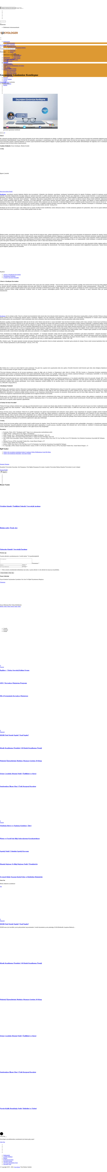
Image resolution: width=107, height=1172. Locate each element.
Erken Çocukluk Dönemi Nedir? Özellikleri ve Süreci (18, 774)
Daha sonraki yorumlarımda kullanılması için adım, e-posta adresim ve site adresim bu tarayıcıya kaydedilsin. (30, 570)
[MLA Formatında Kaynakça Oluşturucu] (6, 692)
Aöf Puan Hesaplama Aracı (10, 1162)
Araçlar (2, 666)
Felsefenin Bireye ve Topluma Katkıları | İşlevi (15, 826)
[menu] (0, 39)
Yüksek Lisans (7, 68)
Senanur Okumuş (4, 82)
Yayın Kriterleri (11, 43)
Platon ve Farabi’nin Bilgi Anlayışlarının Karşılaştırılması (20, 838)
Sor (1, 886)
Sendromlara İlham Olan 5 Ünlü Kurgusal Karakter (18, 786)
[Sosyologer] (9, 36)
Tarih (4, 66)
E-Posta (24, 566)
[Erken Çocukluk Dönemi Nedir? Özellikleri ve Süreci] (6, 770)
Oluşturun (2, 582)
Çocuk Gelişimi (7, 63)
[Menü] (0, 44)
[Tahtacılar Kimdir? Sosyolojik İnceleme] (14, 546)
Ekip (4, 3)
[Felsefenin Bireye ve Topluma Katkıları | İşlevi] (27, 819)
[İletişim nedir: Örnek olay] (14, 524)
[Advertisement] (53, 161)
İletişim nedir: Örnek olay (9, 528)
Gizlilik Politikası (7, 1156)
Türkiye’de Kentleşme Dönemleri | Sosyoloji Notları (17, 453)
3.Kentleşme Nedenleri (9, 276)
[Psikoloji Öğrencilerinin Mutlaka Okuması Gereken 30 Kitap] (6, 757)
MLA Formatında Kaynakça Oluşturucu (14, 696)
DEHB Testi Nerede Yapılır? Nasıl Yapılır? (14, 735)
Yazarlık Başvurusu (8, 2)
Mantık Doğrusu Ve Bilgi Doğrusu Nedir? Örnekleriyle (19, 864)
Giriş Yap (3, 21)
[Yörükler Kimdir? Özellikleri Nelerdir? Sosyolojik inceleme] (14, 503)
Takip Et (4, 472)
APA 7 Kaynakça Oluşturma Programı (13, 683)
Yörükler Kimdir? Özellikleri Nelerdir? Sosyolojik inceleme (20, 506)
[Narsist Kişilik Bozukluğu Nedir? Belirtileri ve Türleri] (27, 1105)
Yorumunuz (35, 563)
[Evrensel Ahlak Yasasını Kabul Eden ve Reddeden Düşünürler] (6, 873)
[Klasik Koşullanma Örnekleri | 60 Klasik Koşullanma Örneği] (6, 744)
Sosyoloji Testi (7, 1164)
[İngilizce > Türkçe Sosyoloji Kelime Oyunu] (27, 664)
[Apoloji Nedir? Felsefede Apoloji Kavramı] (6, 848)
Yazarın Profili (4, 470)
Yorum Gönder (4, 572)
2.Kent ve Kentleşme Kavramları (12, 274)
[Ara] (22, 8)
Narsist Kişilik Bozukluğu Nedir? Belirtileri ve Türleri (18, 1108)
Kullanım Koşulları (8, 1159)
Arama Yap (19, 8)
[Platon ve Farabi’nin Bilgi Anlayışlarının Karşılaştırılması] (6, 835)
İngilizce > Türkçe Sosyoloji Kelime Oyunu (14, 670)
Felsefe (5, 65)
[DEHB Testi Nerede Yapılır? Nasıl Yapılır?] (27, 729)
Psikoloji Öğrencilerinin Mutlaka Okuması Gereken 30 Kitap (21, 761)
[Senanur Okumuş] (4, 462)
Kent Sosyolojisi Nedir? (6, 191)
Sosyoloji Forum (7, 1161)
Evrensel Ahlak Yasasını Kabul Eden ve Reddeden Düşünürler (21, 877)
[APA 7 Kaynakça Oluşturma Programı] (6, 680)
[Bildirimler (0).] (0, 23)
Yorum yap (3, 553)
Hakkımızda (6, 41)
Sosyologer (3, 45)
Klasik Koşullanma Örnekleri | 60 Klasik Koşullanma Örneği (21, 748)
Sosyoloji (5, 60)
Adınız (24, 565)
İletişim (5, 69)
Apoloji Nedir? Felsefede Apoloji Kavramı (14, 851)
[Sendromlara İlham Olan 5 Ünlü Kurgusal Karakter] (6, 783)
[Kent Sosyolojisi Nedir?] (14, 190)
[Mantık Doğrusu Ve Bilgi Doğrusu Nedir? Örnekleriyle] (6, 861)
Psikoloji (5, 62)
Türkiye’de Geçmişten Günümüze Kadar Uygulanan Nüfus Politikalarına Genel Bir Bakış (27, 452)
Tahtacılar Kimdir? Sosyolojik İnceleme (13, 549)
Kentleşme (3, 194)
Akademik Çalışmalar (9, 59)
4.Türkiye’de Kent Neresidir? (11, 277)
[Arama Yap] (0, 47)
